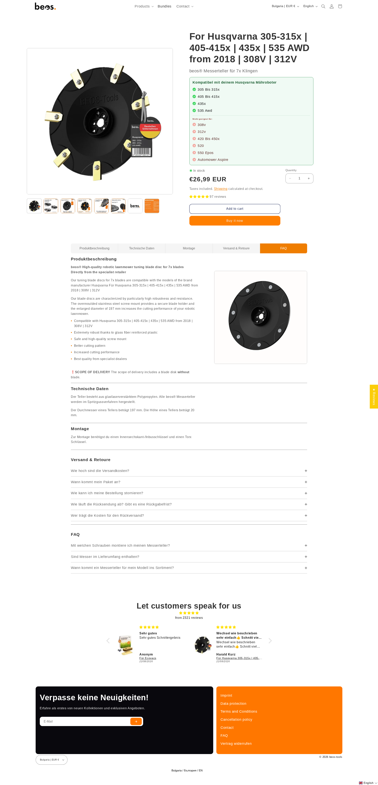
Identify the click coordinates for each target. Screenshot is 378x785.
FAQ (283, 248)
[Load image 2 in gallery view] (51, 206)
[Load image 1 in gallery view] (34, 206)
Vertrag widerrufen (236, 743)
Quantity (290, 170)
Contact (226, 727)
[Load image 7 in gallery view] (135, 206)
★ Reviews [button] (374, 396)
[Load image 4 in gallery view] (84, 206)
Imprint (226, 695)
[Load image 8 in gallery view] (152, 206)
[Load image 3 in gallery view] (67, 206)
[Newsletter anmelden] (136, 721)
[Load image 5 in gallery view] (101, 206)
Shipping (221, 188)
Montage (189, 248)
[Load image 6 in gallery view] (118, 206)
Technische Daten (141, 248)
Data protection (233, 703)
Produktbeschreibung (94, 248)
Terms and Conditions (238, 711)
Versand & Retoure (236, 248)
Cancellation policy (236, 719)
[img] (189, 613)
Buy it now (234, 220)
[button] (143, 6)
